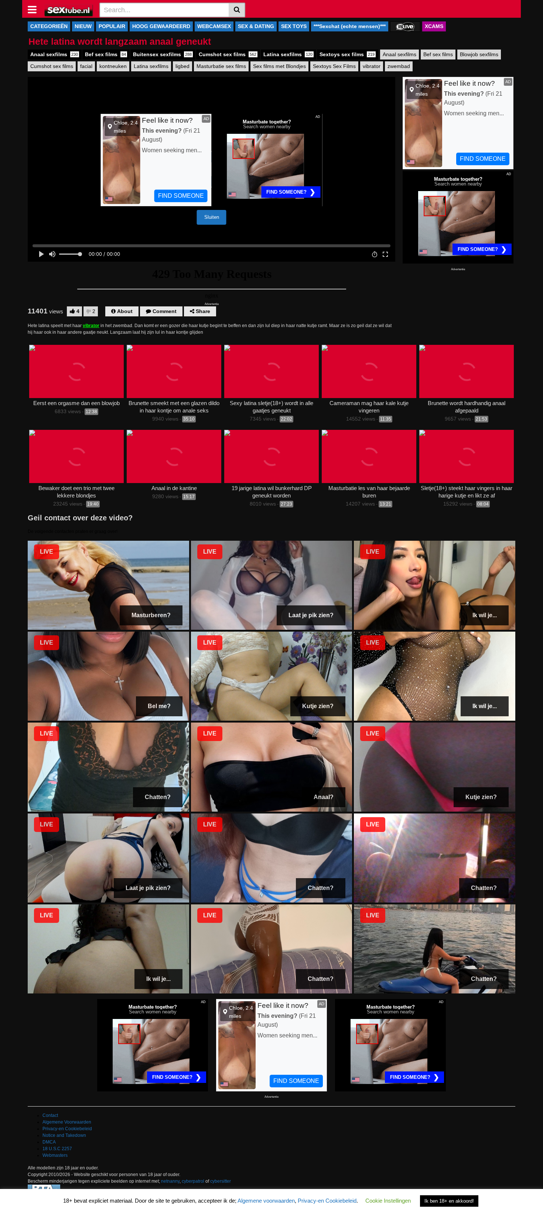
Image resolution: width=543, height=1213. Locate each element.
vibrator (371, 66)
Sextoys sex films (347, 54)
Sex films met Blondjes (279, 66)
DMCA (49, 1142)
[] (237, 10)
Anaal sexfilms (54, 54)
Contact (50, 1115)
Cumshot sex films (227, 54)
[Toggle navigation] (35, 9)
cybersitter (220, 1181)
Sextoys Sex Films (334, 66)
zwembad (398, 66)
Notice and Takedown (64, 1135)
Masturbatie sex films (221, 66)
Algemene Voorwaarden (66, 1122)
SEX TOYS (294, 26)
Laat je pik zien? (311, 615)
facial (86, 66)
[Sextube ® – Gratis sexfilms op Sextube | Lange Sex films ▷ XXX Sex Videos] (69, 9)
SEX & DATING (256, 26)
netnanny (170, 1181)
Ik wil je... (484, 615)
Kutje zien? (318, 706)
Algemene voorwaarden (266, 1200)
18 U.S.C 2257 (57, 1148)
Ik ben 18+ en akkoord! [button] (449, 1201)
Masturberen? (151, 615)
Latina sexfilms (288, 54)
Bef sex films (105, 54)
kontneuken (113, 66)
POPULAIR (112, 26)
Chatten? (158, 797)
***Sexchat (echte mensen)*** (350, 26)
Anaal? (324, 797)
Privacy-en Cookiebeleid (67, 1128)
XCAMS (434, 26)
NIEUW (83, 26)
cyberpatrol (193, 1181)
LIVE (46, 551)
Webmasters (55, 1155)
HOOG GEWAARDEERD (161, 26)
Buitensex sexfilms (162, 54)
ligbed (182, 66)
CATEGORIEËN (49, 26)
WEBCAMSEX (214, 26)
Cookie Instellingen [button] (388, 1200)
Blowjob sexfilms (479, 54)
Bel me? (159, 706)
